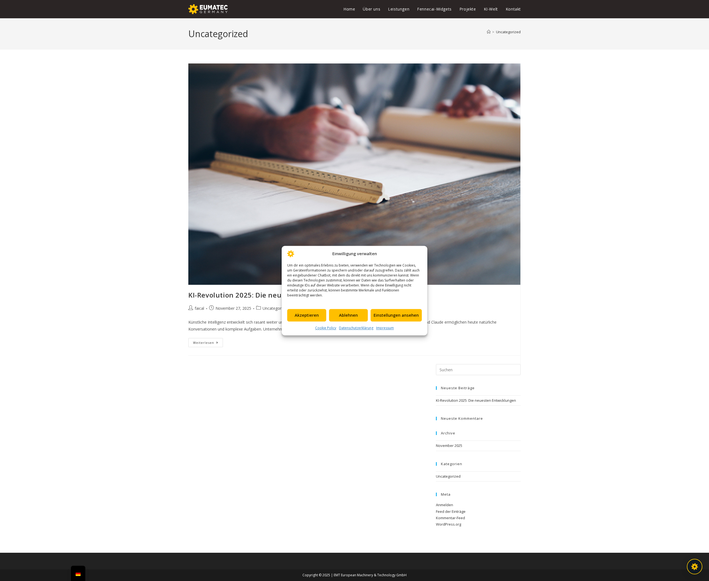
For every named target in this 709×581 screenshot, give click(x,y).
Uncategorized (508, 31)
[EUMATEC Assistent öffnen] (694, 566)
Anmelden (444, 504)
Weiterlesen (208, 341)
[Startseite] (488, 31)
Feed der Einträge (451, 511)
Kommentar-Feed (450, 517)
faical (199, 308)
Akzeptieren (307, 315)
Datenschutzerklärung (356, 328)
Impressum (385, 328)
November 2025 (449, 445)
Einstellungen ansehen (396, 315)
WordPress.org (448, 524)
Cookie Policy (325, 328)
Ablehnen (348, 315)
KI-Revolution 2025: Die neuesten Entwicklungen (270, 295)
